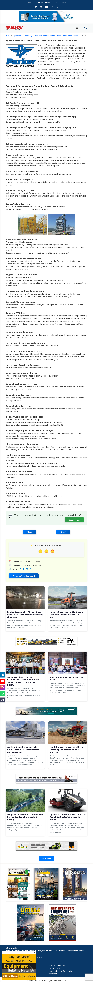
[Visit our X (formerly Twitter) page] (41, 7)
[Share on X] (27, 569)
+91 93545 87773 (37, 958)
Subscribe (48, 2)
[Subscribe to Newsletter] (2, 699)
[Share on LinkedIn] (23, 569)
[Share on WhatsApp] (30, 569)
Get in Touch (74, 520)
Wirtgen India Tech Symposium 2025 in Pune (67, 678)
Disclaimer (52, 974)
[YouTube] (2, 681)
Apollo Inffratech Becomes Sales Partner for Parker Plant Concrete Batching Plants (23, 750)
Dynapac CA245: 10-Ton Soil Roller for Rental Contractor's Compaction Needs (68, 817)
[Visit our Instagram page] (52, 7)
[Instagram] (2, 687)
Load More (46, 858)
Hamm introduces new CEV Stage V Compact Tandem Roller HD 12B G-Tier (66, 614)
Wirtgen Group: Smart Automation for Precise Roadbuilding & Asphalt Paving (25, 817)
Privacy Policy (54, 968)
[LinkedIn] (2, 674)
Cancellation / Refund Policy (60, 971)
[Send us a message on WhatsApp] (57, 7)
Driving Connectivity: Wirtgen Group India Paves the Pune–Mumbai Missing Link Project (25, 614)
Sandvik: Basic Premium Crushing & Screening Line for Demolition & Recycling (66, 750)
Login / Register (60, 2)
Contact (30, 2)
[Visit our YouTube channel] (46, 7)
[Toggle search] (85, 28)
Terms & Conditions (56, 965)
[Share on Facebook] (20, 569)
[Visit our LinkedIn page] (36, 7)
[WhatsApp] (2, 693)
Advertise (39, 2)
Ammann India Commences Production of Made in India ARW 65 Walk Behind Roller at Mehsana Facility (24, 681)
